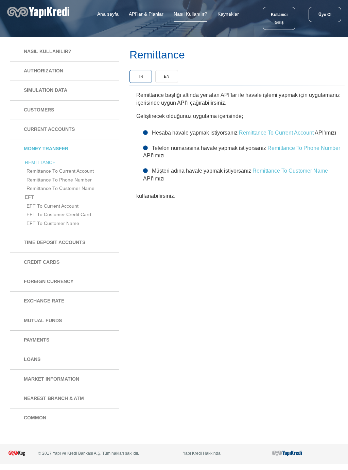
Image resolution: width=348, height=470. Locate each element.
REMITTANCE (40, 162)
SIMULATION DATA (45, 90)
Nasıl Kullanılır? (190, 14)
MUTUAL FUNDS (43, 320)
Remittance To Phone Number (59, 179)
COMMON (35, 417)
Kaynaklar (228, 14)
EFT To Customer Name (53, 223)
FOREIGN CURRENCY (48, 281)
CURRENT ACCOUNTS (49, 129)
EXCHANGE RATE (44, 300)
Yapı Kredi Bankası (40, 18)
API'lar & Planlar (146, 14)
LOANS (32, 359)
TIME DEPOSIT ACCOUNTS (54, 242)
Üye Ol (324, 14)
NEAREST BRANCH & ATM (54, 398)
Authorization (43, 70)
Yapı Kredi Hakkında (202, 453)
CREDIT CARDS (41, 262)
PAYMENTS (36, 340)
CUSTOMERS (39, 109)
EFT (29, 197)
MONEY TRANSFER (46, 148)
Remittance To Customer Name (60, 188)
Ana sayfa (108, 14)
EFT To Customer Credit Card (59, 214)
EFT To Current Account (53, 206)
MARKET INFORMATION (51, 379)
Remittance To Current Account (60, 171)
